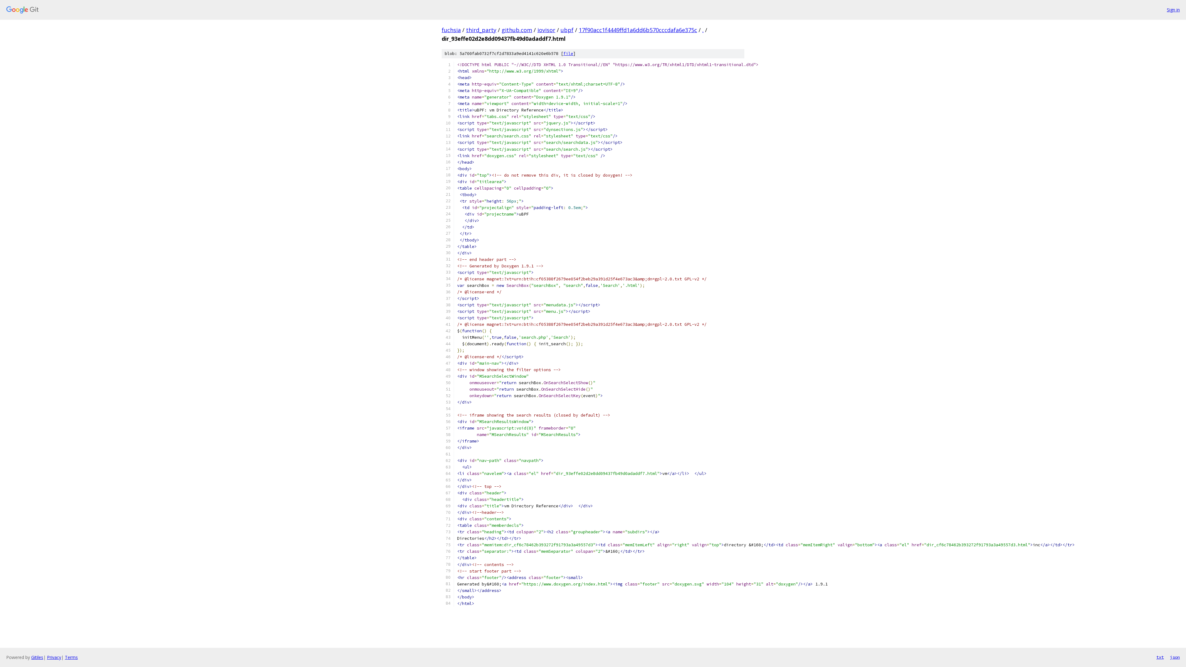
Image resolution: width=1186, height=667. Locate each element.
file (568, 53)
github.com (517, 30)
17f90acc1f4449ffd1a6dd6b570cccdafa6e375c (638, 30)
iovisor (546, 30)
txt (1160, 657)
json (1175, 657)
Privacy (54, 657)
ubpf (567, 30)
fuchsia (451, 30)
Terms (71, 657)
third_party (481, 30)
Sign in (1173, 10)
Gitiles (37, 657)
